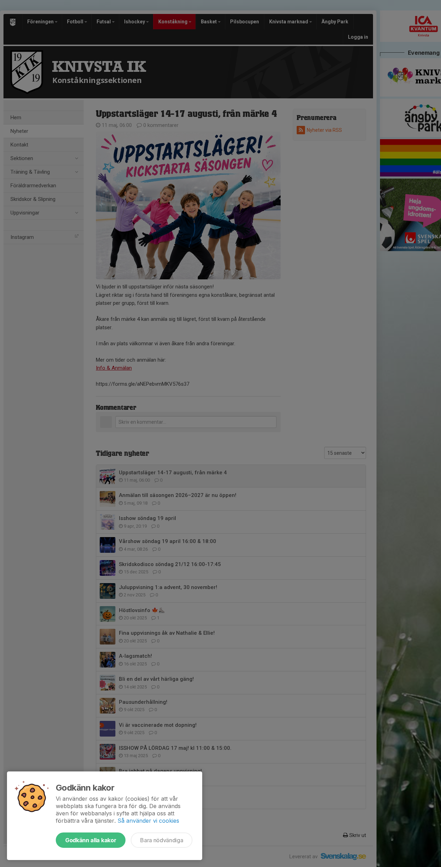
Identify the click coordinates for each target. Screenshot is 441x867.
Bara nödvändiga (161, 840)
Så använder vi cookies (148, 820)
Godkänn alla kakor (90, 840)
